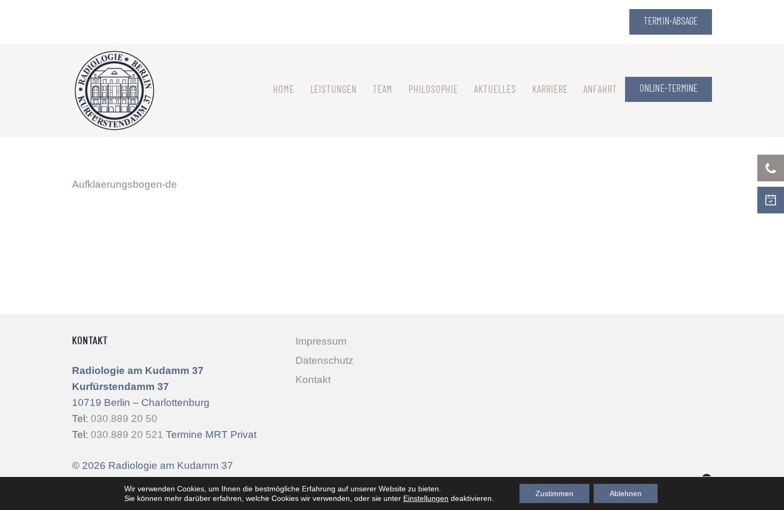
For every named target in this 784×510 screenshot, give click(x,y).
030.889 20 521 (127, 434)
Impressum (321, 341)
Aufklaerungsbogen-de (124, 184)
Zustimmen (554, 493)
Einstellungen (426, 498)
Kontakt (313, 379)
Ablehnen (626, 493)
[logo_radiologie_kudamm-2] (114, 90)
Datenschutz (324, 360)
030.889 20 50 (124, 418)
